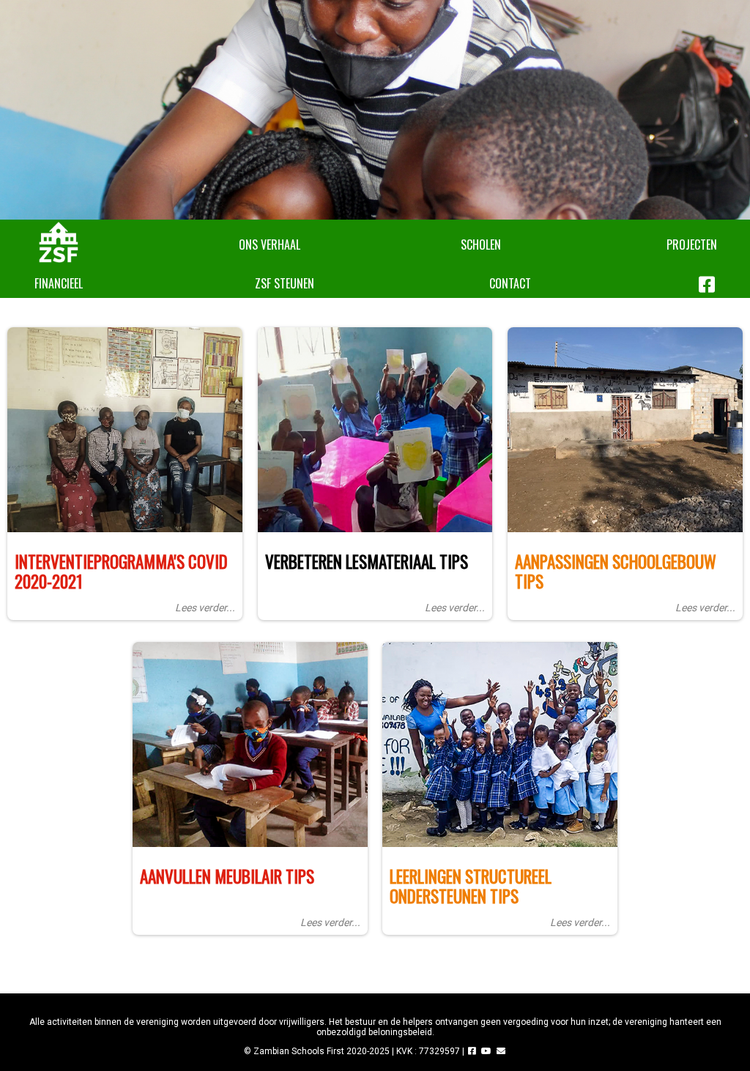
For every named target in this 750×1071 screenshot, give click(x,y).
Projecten (692, 244)
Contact (510, 283)
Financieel (58, 283)
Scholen (481, 244)
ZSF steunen (284, 283)
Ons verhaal (269, 244)
